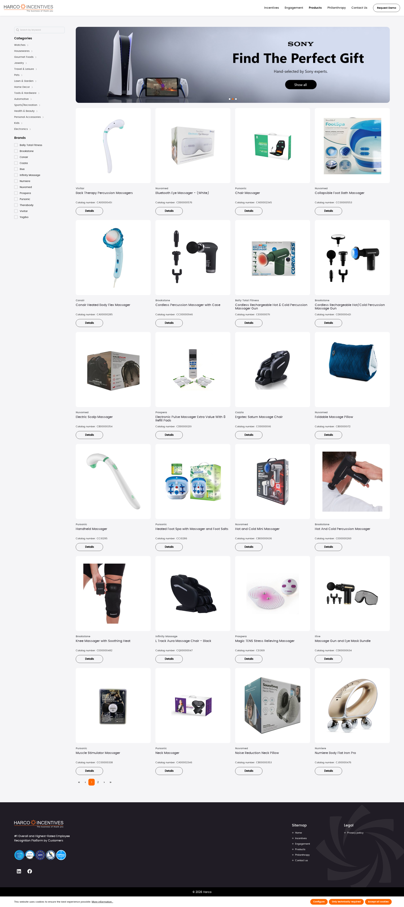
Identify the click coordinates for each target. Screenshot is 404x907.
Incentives (300, 838)
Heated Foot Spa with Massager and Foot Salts (191, 529)
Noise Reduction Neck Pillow (257, 753)
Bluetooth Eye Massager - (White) (182, 193)
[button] (27, 45)
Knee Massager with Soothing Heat (103, 641)
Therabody (26, 205)
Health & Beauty (24, 111)
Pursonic (25, 199)
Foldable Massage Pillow (334, 417)
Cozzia (24, 163)
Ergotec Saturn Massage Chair (259, 417)
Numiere (25, 181)
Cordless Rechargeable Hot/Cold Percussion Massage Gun (350, 306)
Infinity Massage (30, 175)
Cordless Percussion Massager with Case (187, 305)
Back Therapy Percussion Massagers (104, 193)
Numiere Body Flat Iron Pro (335, 753)
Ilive (22, 169)
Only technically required (346, 902)
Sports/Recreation (25, 105)
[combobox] (39, 30)
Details (89, 211)
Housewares (22, 51)
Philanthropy (302, 855)
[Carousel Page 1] (229, 99)
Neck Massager (167, 753)
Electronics (21, 129)
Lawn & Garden (23, 81)
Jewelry (19, 63)
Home (298, 833)
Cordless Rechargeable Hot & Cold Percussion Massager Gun (271, 306)
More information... (102, 902)
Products (299, 849)
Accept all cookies (378, 902)
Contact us (301, 860)
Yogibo (24, 217)
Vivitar (24, 211)
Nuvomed (26, 187)
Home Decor (22, 87)
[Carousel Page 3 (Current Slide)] (236, 99)
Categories (23, 38)
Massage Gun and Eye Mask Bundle (343, 641)
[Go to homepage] (28, 7)
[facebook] (29, 871)
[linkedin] (19, 871)
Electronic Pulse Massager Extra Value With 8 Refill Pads (190, 418)
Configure (319, 902)
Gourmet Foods (23, 57)
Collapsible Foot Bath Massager (339, 193)
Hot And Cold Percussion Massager (342, 529)
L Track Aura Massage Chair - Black (183, 641)
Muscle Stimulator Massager (98, 753)
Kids (16, 123)
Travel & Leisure (24, 69)
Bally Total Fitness (31, 145)
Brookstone (27, 151)
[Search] (17, 30)
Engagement (302, 844)
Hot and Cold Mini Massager (257, 529)
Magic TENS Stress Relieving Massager (264, 641)
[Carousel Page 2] (233, 99)
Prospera (25, 193)
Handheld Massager (91, 529)
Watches (19, 45)
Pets (16, 75)
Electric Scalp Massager (94, 417)
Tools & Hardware (25, 93)
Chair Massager (247, 193)
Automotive (21, 99)
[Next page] (104, 782)
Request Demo (386, 8)
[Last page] (110, 782)
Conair (24, 157)
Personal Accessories (27, 117)
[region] (233, 65)
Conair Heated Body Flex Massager (103, 305)
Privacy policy (354, 833)
